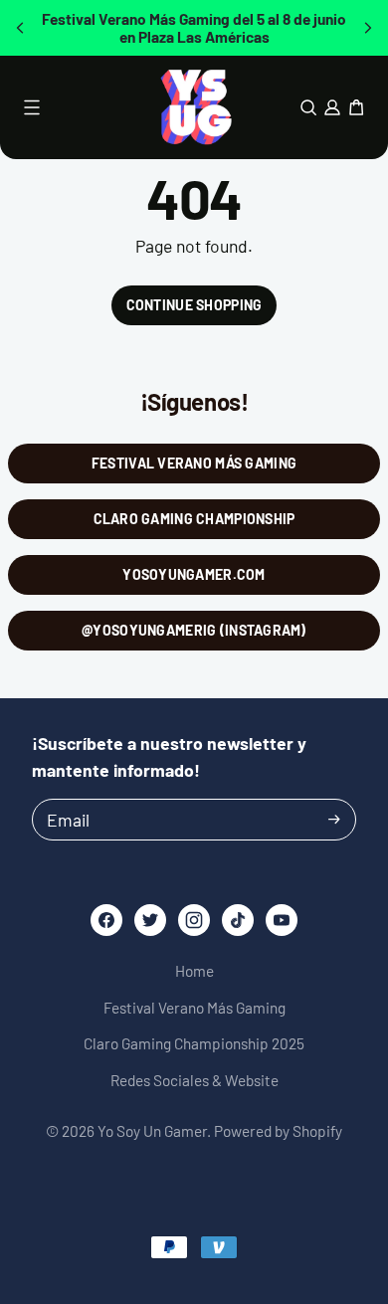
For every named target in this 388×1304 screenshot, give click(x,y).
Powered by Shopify (278, 1131)
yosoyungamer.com (193, 574)
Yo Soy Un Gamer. (154, 1131)
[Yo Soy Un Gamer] (194, 107)
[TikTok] (238, 920)
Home (194, 971)
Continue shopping (194, 304)
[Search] (308, 107)
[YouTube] (282, 920)
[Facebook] (106, 920)
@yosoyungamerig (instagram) (194, 630)
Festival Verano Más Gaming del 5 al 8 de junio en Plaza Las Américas (194, 28)
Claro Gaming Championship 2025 (194, 1043)
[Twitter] (150, 920)
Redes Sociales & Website (194, 1080)
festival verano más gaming (194, 463)
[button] (20, 28)
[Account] (332, 107)
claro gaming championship (194, 518)
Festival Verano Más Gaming (194, 1008)
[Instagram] (194, 920)
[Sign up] (334, 820)
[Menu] (32, 107)
